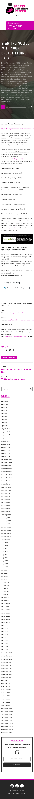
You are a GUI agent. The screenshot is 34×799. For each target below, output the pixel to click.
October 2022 (6, 696)
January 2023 (6, 530)
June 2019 (4, 573)
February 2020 (6, 493)
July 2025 (4, 564)
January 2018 (6, 515)
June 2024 (5, 585)
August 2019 (5, 435)
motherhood (28, 92)
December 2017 (6, 459)
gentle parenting (12, 88)
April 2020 (4, 407)
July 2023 (4, 558)
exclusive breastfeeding (8, 86)
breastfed (4, 72)
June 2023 (5, 582)
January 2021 (6, 524)
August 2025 (5, 453)
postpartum (19, 97)
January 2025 (6, 536)
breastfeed (11, 72)
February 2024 (5, 63)
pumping (27, 99)
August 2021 (5, 441)
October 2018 (5, 683)
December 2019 (6, 465)
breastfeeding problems (8, 81)
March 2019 (5, 601)
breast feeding (18, 70)
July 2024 (4, 561)
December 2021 (6, 472)
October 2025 (6, 705)
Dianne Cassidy (24, 83)
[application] (17, 107)
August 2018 (5, 432)
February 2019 (6, 490)
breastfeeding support (22, 81)
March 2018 (5, 597)
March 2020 (5, 604)
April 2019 (4, 404)
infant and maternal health (21, 90)
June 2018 (4, 570)
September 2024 (7, 730)
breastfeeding (19, 72)
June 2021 (4, 576)
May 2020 (4, 631)
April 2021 (4, 410)
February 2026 (6, 511)
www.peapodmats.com (11, 228)
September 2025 (7, 733)
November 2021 (6, 665)
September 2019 (7, 714)
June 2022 (5, 579)
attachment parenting (8, 65)
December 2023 (6, 478)
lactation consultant (12, 92)
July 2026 (4, 567)
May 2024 (4, 644)
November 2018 (6, 656)
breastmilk (16, 83)
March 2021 (5, 607)
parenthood (5, 97)
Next (3, 376)
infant (11, 90)
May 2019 (4, 628)
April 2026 (4, 426)
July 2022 (4, 554)
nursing (24, 95)
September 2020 (7, 717)
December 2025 (6, 484)
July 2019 (4, 545)
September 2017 (7, 708)
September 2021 (7, 720)
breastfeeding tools (7, 83)
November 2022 (6, 668)
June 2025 (5, 588)
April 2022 (4, 413)
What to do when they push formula (13, 379)
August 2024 (5, 450)
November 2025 (6, 677)
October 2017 (5, 680)
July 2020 (4, 548)
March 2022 (5, 610)
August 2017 (5, 429)
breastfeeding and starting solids (19, 74)
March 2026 (5, 622)
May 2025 (4, 647)
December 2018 (6, 462)
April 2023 (4, 416)
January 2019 (6, 518)
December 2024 (6, 481)
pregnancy (9, 99)
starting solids (6, 102)
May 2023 (4, 640)
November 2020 (6, 662)
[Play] (3, 107)
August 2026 (5, 456)
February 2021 (6, 496)
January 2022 (6, 527)
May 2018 (4, 625)
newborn (4, 95)
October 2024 (6, 702)
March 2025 (5, 619)
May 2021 (4, 634)
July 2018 (4, 542)
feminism (23, 86)
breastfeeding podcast (20, 79)
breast (11, 70)
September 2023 (7, 726)
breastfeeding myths (7, 79)
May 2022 (4, 637)
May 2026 (4, 650)
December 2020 (6, 469)
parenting (11, 97)
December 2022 (6, 475)
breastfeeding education (8, 77)
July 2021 (4, 551)
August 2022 (5, 444)
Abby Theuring (28, 63)
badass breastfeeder (24, 65)
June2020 (4, 594)
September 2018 (7, 711)
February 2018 (6, 487)
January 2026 (6, 539)
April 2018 (4, 401)
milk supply (21, 92)
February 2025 (6, 508)
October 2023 (6, 699)
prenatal (22, 99)
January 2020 (6, 521)
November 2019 (6, 659)
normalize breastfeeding (14, 95)
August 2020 (5, 438)
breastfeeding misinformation (24, 77)
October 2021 (5, 693)
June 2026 (5, 591)
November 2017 (6, 653)
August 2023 (5, 447)
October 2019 (5, 687)
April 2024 (4, 419)
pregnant (16, 99)
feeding (18, 86)
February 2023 (6, 502)
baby (16, 65)
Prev (5, 367)
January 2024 (6, 533)
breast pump (27, 70)
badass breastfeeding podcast (10, 67)
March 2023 (5, 613)
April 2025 (4, 422)
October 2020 (6, 690)
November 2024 (6, 674)
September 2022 (7, 723)
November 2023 (6, 671)
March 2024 (5, 616)
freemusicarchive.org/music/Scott (15, 336)
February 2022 (6, 499)
